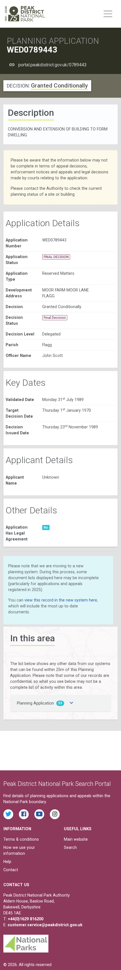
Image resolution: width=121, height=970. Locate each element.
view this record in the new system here (60, 600)
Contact (10, 869)
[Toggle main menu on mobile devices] (107, 13)
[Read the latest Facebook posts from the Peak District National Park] (24, 814)
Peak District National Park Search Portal (57, 783)
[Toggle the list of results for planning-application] (71, 703)
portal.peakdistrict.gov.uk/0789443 (52, 64)
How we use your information (19, 850)
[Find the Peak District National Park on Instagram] (55, 814)
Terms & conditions (21, 839)
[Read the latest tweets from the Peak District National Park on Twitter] (8, 814)
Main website (76, 839)
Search (70, 847)
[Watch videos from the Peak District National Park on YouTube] (39, 814)
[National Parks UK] (25, 942)
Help (7, 861)
